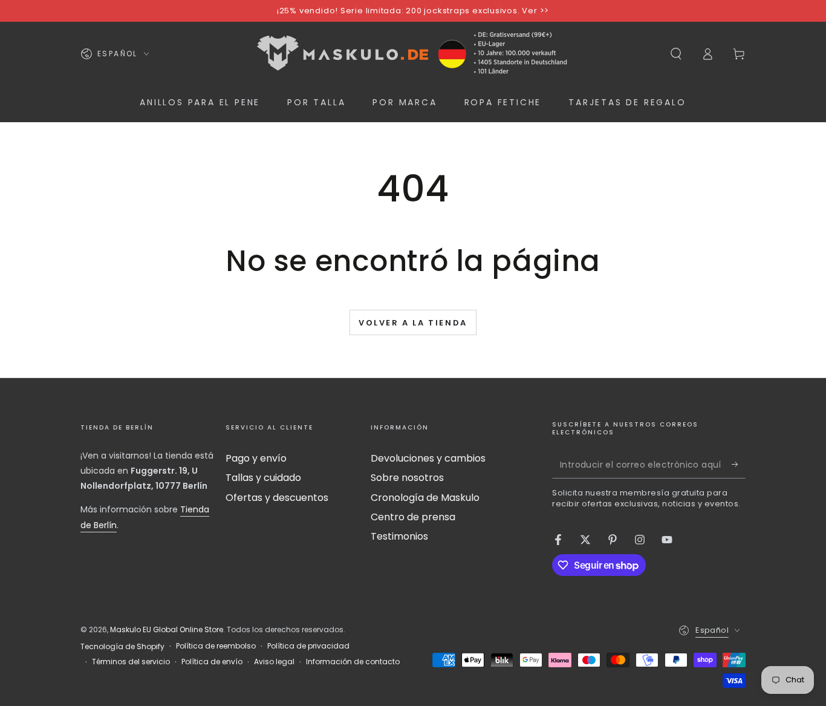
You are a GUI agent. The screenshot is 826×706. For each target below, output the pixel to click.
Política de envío (211, 662)
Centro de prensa (413, 517)
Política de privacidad (308, 646)
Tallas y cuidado (263, 478)
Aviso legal (274, 662)
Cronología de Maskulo (425, 498)
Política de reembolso (216, 646)
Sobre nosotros (407, 478)
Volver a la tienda (413, 322)
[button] (676, 54)
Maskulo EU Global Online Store (166, 629)
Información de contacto (353, 662)
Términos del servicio (131, 662)
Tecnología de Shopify (122, 647)
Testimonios (399, 536)
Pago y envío (256, 458)
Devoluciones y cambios (428, 458)
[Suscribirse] (739, 464)
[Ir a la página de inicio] (413, 54)
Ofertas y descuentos (277, 498)
